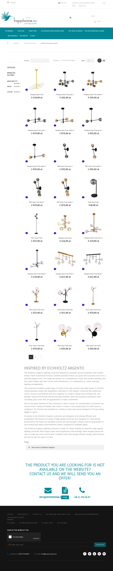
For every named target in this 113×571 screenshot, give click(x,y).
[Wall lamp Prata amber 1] (93, 151)
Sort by (26, 61)
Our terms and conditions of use (58, 514)
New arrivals (13, 36)
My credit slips (47, 523)
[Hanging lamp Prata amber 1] (36, 151)
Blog (74, 6)
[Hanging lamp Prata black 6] (36, 259)
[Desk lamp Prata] (93, 187)
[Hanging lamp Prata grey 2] (36, 115)
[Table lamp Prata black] (65, 294)
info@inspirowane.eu (49, 554)
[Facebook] (84, 553)
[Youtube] (94, 553)
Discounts (24, 36)
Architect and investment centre (83, 3)
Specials (10, 514)
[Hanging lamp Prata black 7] (93, 259)
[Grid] (99, 60)
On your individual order (94, 31)
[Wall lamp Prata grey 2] (36, 187)
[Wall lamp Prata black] (93, 330)
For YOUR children (75, 31)
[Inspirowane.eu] (14, 18)
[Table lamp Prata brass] (36, 294)
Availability (12, 81)
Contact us (82, 6)
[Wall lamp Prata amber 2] (65, 187)
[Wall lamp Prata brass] (65, 330)
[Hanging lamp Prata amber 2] (65, 115)
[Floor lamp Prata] (36, 223)
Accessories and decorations (52, 31)
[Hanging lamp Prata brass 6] (93, 223)
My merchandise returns (28, 523)
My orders (11, 523)
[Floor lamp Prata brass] (93, 294)
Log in (93, 16)
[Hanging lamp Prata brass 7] (65, 259)
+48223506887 (24, 554)
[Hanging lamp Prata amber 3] (93, 79)
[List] (104, 60)
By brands (9, 31)
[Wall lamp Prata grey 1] (65, 151)
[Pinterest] (99, 553)
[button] (65, 447)
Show (83, 61)
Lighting (20, 31)
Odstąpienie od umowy (15, 517)
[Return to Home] (8, 43)
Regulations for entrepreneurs (86, 514)
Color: (10, 92)
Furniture (33, 31)
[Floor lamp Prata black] (36, 330)
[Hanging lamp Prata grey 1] (93, 115)
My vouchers (62, 523)
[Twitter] (89, 553)
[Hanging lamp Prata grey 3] (65, 79)
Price (9, 86)
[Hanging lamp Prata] (36, 79)
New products (23, 514)
